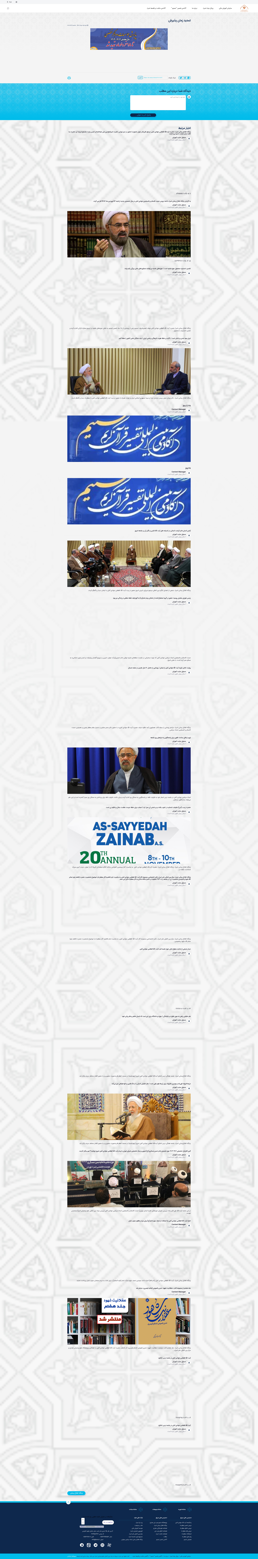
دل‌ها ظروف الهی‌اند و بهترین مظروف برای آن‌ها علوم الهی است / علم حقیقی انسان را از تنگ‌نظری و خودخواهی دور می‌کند (151, 1083)
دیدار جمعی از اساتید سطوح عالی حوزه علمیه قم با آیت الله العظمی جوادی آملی (165, 949)
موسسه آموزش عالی (137, 1528)
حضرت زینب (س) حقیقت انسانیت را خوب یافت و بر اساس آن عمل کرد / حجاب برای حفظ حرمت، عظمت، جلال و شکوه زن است (148, 807)
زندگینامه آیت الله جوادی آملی (183, 1523)
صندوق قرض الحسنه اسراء (136, 1537)
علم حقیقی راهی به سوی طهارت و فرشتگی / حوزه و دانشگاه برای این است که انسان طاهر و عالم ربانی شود (156, 1016)
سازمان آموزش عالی (225, 8)
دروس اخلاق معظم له (185, 1528)
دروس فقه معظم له (186, 1531)
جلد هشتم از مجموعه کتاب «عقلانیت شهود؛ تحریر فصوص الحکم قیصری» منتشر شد (163, 1288)
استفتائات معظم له (186, 1534)
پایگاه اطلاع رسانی (76, 1493)
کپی (140, 77)
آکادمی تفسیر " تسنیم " (178, 8)
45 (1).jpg (187, 405)
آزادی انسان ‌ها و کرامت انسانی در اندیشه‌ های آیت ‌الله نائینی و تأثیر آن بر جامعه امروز (163, 530)
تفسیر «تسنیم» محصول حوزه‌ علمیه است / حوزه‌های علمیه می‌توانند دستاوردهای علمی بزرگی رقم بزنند (158, 268)
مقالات (165, 1537)
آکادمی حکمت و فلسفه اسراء (156, 8)
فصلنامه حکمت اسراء (161, 1534)
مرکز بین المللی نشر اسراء (136, 1534)
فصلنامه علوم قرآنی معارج (160, 1528)
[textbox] (158, 102)
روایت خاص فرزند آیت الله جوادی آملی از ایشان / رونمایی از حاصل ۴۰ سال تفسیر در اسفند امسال (159, 668)
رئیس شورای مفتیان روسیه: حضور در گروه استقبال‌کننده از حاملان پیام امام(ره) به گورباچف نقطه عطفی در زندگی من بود (152, 598)
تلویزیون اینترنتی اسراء (136, 1531)
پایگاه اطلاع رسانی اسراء (160, 1525)
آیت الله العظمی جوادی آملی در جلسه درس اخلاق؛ (174, 1358)
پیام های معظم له (186, 1537)
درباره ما (194, 8)
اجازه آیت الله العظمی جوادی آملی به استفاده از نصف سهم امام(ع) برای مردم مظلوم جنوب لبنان (159, 1221)
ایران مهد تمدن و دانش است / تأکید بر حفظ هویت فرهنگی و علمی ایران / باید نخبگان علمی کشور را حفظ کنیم (155, 338)
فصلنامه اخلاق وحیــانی (160, 1531)
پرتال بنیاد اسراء (174, 1556)
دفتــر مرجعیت (139, 1525)
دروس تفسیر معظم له (185, 1525)
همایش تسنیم (187, 1540)
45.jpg (188, 468)
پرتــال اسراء (139, 1523)
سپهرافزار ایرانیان (71, 1556)
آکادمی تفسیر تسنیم (161, 1540)
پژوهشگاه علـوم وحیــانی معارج (158, 1523)
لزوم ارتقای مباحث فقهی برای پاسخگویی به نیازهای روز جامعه (170, 737)
